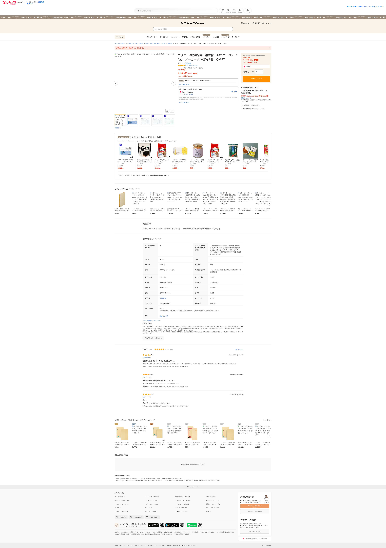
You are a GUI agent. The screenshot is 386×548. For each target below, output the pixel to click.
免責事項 (175, 545)
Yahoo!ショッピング (120, 545)
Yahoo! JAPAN (352, 6)
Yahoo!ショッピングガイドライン (188, 545)
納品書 (170, 43)
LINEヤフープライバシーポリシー (136, 545)
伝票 (163, 43)
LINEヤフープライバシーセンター (156, 545)
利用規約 (169, 545)
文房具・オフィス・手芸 (135, 43)
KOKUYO (163, 298)
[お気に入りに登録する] (172, 111)
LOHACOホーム (120, 43)
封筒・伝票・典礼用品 (152, 43)
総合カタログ (164, 316)
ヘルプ (382, 6)
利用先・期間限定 (189, 94)
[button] (259, 71)
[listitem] (193, 48)
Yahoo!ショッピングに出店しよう (368, 6)
